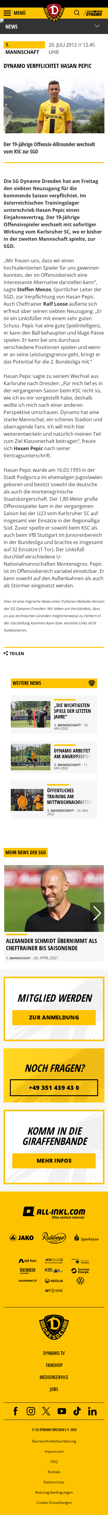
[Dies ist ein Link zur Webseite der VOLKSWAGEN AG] (80, 1280)
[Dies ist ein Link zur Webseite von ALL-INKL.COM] (54, 1212)
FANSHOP (54, 1365)
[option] (54, 913)
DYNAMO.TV (54, 1353)
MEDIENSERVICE (54, 1377)
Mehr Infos (54, 1160)
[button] (76, 13)
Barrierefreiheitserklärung (54, 1441)
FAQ (54, 1461)
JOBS (54, 1389)
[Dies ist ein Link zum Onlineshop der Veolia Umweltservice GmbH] (54, 1280)
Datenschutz (54, 1482)
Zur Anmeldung (54, 1017)
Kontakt (54, 1471)
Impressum (54, 1451)
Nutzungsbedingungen (54, 1492)
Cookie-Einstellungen (54, 1502)
